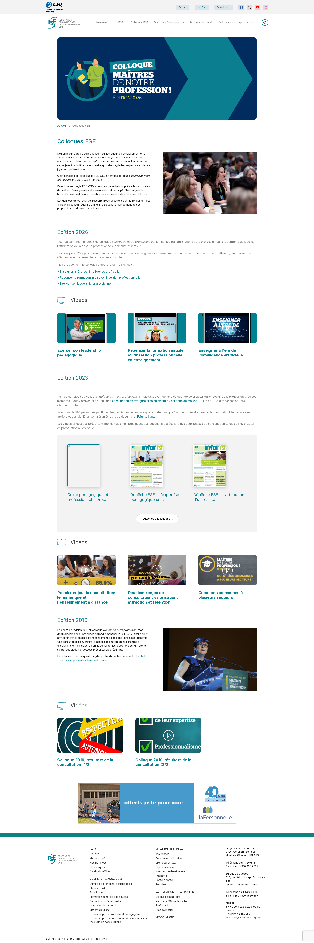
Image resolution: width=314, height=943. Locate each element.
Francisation (97, 892)
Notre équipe (98, 867)
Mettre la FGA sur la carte (171, 901)
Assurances (162, 854)
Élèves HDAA (97, 888)
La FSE (119, 22)
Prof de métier (164, 909)
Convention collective (169, 858)
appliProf (201, 7)
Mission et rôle (98, 858)
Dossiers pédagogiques (168, 22)
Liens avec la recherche (104, 905)
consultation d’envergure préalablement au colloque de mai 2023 (156, 401)
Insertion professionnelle (170, 871)
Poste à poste (223, 7)
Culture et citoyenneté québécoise (111, 883)
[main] (157, 410)
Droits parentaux (166, 862)
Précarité (161, 875)
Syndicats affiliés (100, 871)
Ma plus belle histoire (168, 896)
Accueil (61, 125)
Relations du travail (201, 22)
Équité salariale (165, 867)
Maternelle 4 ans (100, 909)
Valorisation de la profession (236, 22)
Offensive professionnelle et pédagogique (115, 914)
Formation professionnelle (105, 901)
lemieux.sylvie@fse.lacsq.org (243, 917)
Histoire (94, 854)
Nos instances (98, 862)
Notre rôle (102, 22)
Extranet (183, 7)
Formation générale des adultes (109, 896)
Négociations (165, 917)
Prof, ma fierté (164, 905)
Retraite (161, 884)
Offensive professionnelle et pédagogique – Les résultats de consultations (119, 920)
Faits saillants (146, 416)
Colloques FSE (139, 22)
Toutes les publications (156, 518)
